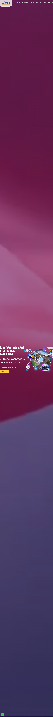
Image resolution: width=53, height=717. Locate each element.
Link (49, 2)
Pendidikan (26, 2)
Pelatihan (41, 2)
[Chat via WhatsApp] (2, 714)
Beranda (18, 2)
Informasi (32, 2)
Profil (22, 2)
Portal (45, 2)
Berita (37, 2)
